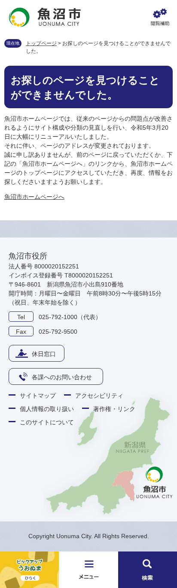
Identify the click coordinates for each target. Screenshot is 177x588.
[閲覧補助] (160, 17)
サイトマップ (38, 396)
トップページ (41, 43)
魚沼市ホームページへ (34, 196)
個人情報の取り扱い (47, 409)
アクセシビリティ (99, 396)
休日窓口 (44, 353)
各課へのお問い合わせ (62, 377)
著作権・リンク (114, 409)
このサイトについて (47, 422)
